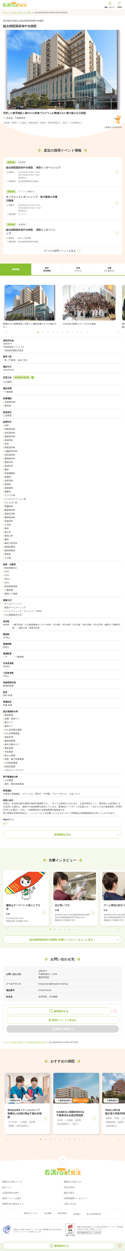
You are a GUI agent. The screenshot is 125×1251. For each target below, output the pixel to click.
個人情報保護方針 (94, 1214)
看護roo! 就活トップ (12, 1181)
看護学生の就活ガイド (13, 1203)
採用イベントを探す (11, 1198)
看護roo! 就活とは (72, 1181)
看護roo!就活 (17, 1042)
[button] (15, 270)
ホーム (6, 12)
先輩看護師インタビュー (75, 1198)
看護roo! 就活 (17, 12)
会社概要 (48, 1213)
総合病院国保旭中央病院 (35, 1042)
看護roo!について (31, 1213)
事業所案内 (62, 1213)
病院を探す (69, 1192)
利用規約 (76, 1214)
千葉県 (28, 12)
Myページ (7, 1187)
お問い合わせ (70, 1203)
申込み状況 (69, 1187)
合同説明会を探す (10, 1192)
